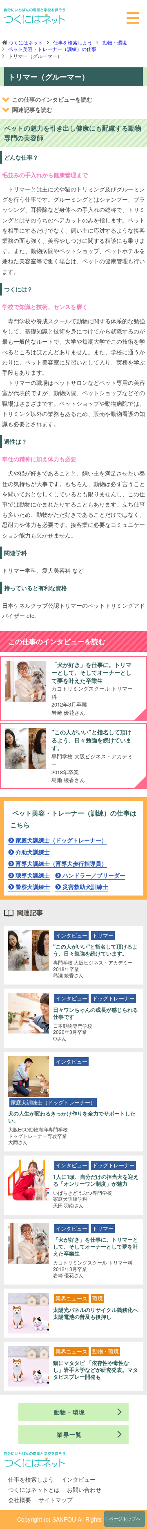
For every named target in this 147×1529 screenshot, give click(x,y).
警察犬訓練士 (33, 886)
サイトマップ (55, 1500)
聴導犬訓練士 (33, 875)
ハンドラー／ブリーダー (93, 875)
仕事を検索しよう (72, 42)
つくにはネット (26, 42)
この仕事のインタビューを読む (52, 99)
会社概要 (19, 1500)
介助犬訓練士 (33, 852)
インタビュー (78, 1479)
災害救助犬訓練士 (85, 886)
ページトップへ (124, 1518)
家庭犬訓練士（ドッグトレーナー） (61, 840)
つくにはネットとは (34, 1489)
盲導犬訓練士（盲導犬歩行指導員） (61, 863)
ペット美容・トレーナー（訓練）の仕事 (52, 48)
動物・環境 (114, 42)
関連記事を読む (32, 109)
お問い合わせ (84, 1489)
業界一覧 (69, 1434)
